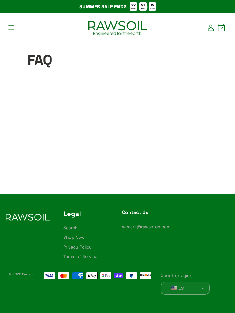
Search (70, 227)
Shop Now (73, 237)
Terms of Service (80, 256)
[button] (11, 28)
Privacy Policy (77, 247)
